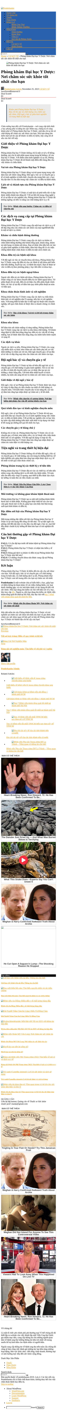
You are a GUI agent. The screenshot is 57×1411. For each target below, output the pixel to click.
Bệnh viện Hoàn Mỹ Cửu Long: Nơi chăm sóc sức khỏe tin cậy (24, 1042)
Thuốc (9, 17)
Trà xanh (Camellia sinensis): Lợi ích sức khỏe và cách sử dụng (24, 1079)
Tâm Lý (15, 36)
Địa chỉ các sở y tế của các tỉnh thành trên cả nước (27, 737)
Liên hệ (9, 49)
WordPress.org (18, 1391)
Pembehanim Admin (13, 89)
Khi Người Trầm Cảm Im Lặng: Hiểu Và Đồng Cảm (20, 1016)
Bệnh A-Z (10, 22)
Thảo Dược (11, 20)
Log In (9, 1403)
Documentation (18, 1393)
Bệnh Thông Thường (21, 27)
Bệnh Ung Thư (18, 24)
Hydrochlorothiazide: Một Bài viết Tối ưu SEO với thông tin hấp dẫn (26, 1029)
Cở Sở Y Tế (17, 44)
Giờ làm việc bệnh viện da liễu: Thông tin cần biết (19, 983)
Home (3, 56)
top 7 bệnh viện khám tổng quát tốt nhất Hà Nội (27, 595)
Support (15, 1398)
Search (34, 1407)
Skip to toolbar (7, 1384)
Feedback (16, 1400)
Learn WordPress (19, 1396)
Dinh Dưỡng (17, 32)
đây (13, 592)
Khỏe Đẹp (16, 34)
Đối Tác (9, 41)
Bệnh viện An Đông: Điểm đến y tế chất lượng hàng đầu (21, 1006)
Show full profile (8, 663)
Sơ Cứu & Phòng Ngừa (22, 39)
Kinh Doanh (17, 46)
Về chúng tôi (11, 15)
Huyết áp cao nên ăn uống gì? (12, 1052)
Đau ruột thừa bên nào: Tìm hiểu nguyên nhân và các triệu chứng (25, 996)
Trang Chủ (10, 13)
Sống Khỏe (11, 29)
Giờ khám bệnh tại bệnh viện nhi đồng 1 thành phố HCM (30, 699)
